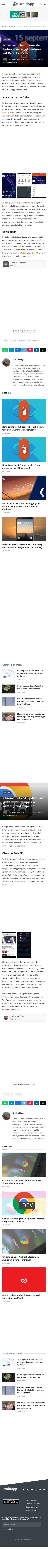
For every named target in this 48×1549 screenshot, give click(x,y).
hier (19, 246)
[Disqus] (24, 589)
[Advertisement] (24, 150)
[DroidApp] (23, 4)
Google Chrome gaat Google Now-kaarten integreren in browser (23, 1220)
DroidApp (5, 26)
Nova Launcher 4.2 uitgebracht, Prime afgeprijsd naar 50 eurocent (21, 466)
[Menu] (3, 3)
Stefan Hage (16, 59)
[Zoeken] (44, 3)
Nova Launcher (19, 262)
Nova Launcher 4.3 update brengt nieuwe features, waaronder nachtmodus (23, 428)
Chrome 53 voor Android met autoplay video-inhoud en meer (21, 1182)
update (36, 340)
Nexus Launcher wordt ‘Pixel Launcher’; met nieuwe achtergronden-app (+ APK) (22, 546)
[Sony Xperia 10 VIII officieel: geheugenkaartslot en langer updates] (8, 673)
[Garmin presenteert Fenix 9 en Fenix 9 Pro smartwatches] (8, 689)
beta (5, 340)
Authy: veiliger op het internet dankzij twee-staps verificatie (21, 1296)
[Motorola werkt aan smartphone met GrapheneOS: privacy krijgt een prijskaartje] (8, 717)
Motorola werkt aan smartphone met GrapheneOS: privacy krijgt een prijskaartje (31, 716)
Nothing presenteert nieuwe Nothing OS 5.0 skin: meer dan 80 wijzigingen (30, 701)
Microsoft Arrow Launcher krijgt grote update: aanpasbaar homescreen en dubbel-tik (21, 506)
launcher (13, 340)
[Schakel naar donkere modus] (40, 4)
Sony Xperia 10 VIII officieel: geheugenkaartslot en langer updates (30, 673)
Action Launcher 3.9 (29, 253)
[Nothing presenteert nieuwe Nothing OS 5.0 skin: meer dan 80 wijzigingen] (8, 701)
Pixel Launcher (8, 113)
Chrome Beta (18, 1016)
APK (4, 250)
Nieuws (13, 26)
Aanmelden (8, 1529)
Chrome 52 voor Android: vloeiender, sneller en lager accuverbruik (20, 1258)
